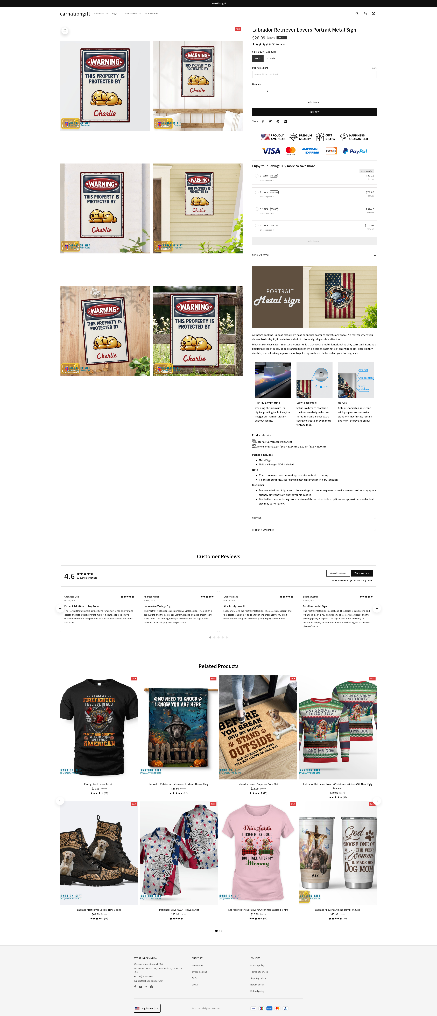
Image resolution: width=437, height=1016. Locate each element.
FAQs (194, 978)
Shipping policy (258, 978)
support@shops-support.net (148, 980)
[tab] (210, 637)
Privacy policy (257, 965)
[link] (13, 1003)
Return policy (257, 984)
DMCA (195, 984)
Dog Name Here (260, 67)
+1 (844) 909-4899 (143, 976)
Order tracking (199, 971)
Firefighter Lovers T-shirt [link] (35, 1001)
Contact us (197, 965)
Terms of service (259, 971)
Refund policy (257, 991)
